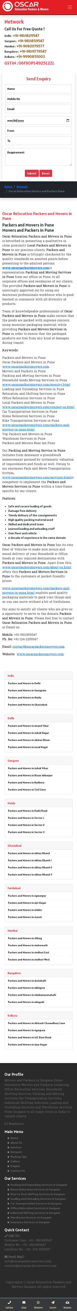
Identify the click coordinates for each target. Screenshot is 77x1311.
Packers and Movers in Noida (24, 697)
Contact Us (17, 1171)
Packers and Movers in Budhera (26, 782)
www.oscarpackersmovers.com (25, 367)
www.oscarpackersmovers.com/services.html (36, 478)
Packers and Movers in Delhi (24, 683)
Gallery (15, 1161)
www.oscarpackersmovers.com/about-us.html (36, 567)
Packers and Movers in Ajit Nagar (27, 903)
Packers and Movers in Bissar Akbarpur (30, 775)
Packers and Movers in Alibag (25, 938)
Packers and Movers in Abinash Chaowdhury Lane (36, 1023)
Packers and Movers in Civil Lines (27, 789)
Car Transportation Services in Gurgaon (36, 1203)
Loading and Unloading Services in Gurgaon (38, 1199)
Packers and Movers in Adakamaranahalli (32, 995)
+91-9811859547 (31, 40)
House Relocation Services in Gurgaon (35, 1189)
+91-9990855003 (30, 56)
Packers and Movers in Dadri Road (27, 810)
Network (22, 186)
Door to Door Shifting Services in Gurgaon (37, 1194)
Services (16, 1147)
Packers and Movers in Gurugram (27, 690)
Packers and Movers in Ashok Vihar (28, 768)
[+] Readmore (14, 1124)
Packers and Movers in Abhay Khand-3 (30, 874)
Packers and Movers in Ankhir (25, 910)
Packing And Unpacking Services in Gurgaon (38, 1185)
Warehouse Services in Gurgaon (31, 1217)
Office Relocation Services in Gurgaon (35, 1208)
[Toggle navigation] (70, 7)
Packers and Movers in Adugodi (26, 1002)
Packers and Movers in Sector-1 (26, 818)
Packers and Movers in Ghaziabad (27, 704)
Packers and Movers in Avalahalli (27, 980)
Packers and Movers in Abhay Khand (29, 853)
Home (8, 186)
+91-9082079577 (30, 46)
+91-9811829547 (26, 35)
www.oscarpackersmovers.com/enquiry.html (36, 385)
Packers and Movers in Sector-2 (26, 825)
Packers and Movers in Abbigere (26, 987)
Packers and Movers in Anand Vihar (28, 725)
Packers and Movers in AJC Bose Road (29, 1037)
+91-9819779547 (33, 51)
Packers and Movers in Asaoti (25, 917)
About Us (16, 1142)
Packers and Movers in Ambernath (28, 945)
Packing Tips (18, 1156)
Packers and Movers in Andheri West (29, 959)
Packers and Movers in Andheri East (28, 952)
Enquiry (15, 1166)
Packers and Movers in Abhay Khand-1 (30, 860)
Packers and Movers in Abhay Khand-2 (30, 867)
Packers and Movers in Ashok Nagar (28, 733)
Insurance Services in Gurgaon (30, 1222)
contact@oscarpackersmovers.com (39, 647)
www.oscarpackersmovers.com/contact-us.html (38, 407)
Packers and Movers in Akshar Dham (29, 740)
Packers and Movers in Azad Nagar (28, 747)
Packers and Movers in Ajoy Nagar (27, 1044)
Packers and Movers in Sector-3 (26, 832)
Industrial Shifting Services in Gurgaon (35, 1213)
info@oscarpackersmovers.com (27, 1261)
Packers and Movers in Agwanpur (27, 895)
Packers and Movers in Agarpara (26, 1030)
